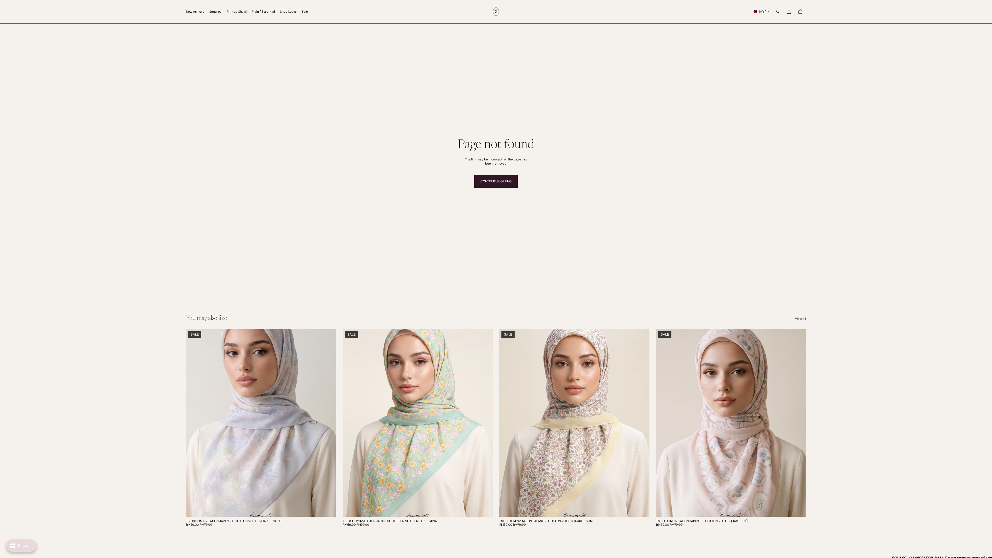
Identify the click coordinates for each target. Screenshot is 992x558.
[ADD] (328, 508)
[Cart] (800, 11)
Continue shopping (496, 181)
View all (800, 319)
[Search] (778, 11)
